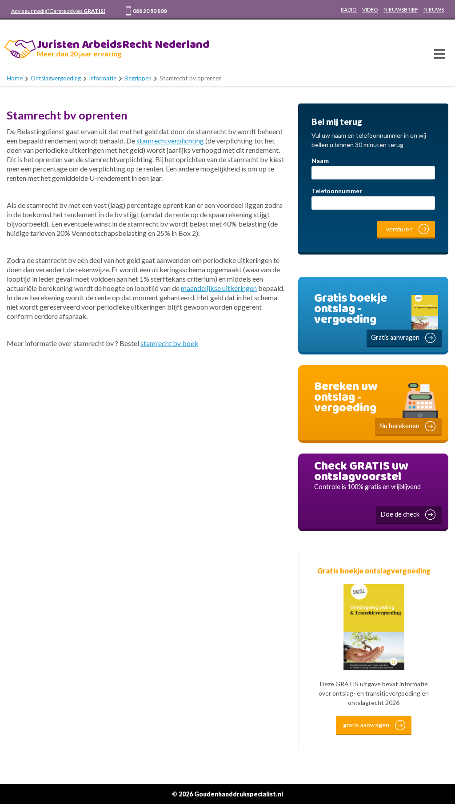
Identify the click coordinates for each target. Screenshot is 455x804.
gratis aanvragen (366, 724)
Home (15, 78)
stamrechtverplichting (170, 140)
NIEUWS (433, 9)
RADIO (349, 9)
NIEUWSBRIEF (400, 9)
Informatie (102, 78)
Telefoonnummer (336, 191)
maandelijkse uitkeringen (219, 288)
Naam (320, 160)
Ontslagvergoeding (56, 78)
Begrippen (138, 78)
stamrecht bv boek (169, 343)
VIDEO (370, 9)
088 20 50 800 (150, 11)
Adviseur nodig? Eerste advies (58, 11)
